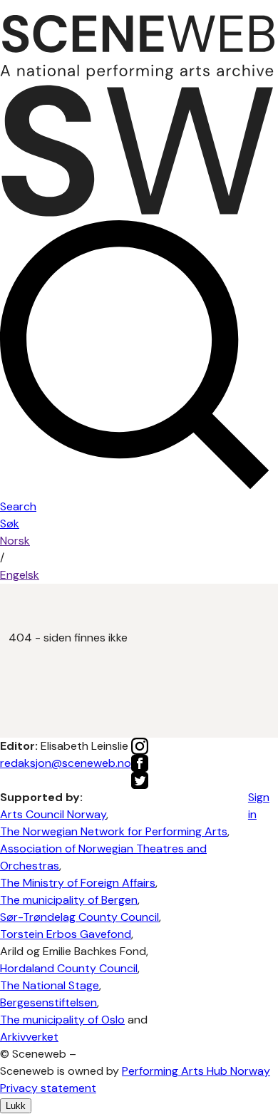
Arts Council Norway (53, 814)
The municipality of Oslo (62, 1019)
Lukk (16, 1105)
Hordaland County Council (69, 968)
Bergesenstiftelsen (48, 1002)
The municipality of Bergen (69, 899)
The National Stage (49, 985)
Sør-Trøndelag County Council (79, 916)
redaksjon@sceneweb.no (65, 762)
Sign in (258, 806)
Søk (9, 523)
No (15, 540)
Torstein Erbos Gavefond (65, 934)
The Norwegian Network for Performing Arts (113, 831)
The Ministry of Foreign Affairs (77, 882)
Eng (19, 574)
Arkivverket (29, 1036)
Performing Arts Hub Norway (196, 1070)
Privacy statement (48, 1088)
